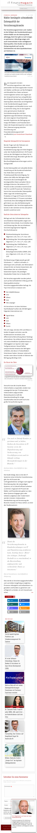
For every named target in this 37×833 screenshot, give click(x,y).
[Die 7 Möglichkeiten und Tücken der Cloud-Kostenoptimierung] (23, 807)
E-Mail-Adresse (8, 806)
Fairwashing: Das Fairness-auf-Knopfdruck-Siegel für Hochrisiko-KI (14, 736)
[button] (12, 600)
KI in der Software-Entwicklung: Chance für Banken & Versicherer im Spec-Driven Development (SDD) (13, 663)
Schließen (35, 800)
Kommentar (8, 786)
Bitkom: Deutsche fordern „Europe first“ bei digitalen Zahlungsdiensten (13, 760)
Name (8, 801)
